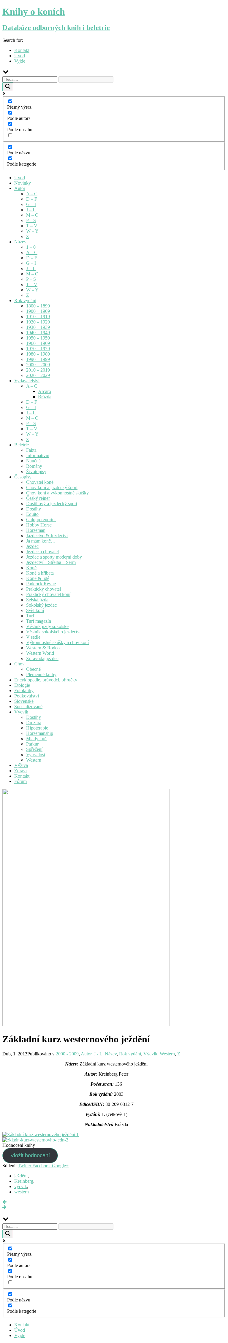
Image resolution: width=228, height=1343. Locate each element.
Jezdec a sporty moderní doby (54, 556)
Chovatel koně (39, 482)
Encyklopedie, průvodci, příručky (45, 679)
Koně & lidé (37, 578)
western (21, 1191)
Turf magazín (38, 621)
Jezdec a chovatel (42, 551)
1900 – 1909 (38, 311)
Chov (19, 663)
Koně (31, 567)
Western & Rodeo (43, 647)
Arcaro (44, 391)
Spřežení (34, 749)
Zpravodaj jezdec (42, 658)
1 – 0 (31, 247)
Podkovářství (26, 695)
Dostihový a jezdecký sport (51, 503)
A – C (31, 193)
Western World (40, 653)
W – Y (32, 231)
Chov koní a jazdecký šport (51, 487)
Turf (30, 615)
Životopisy (36, 471)
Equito (32, 514)
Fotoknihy (24, 690)
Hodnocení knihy (18, 1145)
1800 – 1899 (38, 305)
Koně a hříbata (40, 572)
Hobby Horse (39, 524)
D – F (31, 199)
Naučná (33, 460)
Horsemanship (39, 733)
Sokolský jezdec (41, 605)
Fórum (20, 781)
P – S (31, 220)
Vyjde (19, 61)
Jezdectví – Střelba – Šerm (51, 562)
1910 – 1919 (38, 316)
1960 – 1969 (38, 343)
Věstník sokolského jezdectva (54, 631)
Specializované (28, 706)
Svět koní (35, 610)
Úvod (19, 55)
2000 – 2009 (38, 364)
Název (20, 241)
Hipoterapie (37, 727)
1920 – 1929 (38, 321)
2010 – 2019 (38, 369)
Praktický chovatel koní (48, 594)
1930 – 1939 (38, 327)
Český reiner (38, 498)
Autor (19, 188)
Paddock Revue (41, 583)
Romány (34, 466)
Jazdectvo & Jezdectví (47, 535)
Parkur (32, 743)
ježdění (21, 1175)
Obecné (33, 669)
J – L (31, 209)
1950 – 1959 (38, 337)
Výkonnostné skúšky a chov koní (57, 642)
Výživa (21, 765)
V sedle (33, 637)
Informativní (37, 455)
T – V (31, 225)
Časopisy (22, 476)
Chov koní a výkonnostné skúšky (57, 492)
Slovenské (24, 701)
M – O (32, 215)
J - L (98, 1053)
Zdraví (20, 770)
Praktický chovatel (43, 589)
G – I (31, 204)
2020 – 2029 (38, 375)
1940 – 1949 (38, 332)
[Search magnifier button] (7, 87)
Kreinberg (23, 1181)
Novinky (22, 182)
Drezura (33, 722)
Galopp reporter (41, 519)
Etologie (22, 685)
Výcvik (21, 711)
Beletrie (21, 444)
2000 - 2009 (67, 1053)
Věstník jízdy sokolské (47, 626)
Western (33, 759)
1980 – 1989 (38, 353)
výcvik (20, 1186)
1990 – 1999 (38, 359)
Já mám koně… (41, 540)
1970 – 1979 (38, 348)
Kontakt (21, 50)
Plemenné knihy (41, 674)
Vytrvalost (35, 754)
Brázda (44, 396)
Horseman (35, 530)
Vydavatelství (26, 380)
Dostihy (33, 508)
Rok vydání (25, 300)
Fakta (31, 450)
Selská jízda (37, 599)
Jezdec (32, 546)
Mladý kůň (36, 738)
